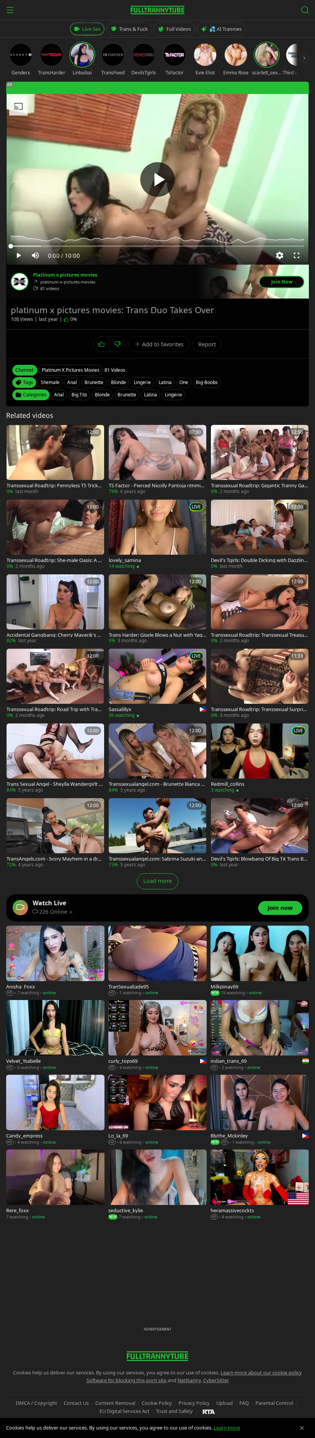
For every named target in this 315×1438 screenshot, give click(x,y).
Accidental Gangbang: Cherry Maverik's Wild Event (55, 635)
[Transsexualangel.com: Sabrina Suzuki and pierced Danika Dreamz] (157, 833)
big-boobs (207, 382)
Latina (150, 394)
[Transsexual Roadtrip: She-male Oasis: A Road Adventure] (55, 535)
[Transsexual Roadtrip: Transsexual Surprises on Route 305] (259, 684)
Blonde (102, 394)
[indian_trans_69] (260, 1035)
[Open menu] (10, 10)
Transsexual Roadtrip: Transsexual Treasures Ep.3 (258, 635)
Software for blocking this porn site (126, 1380)
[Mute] (35, 255)
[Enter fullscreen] (296, 255)
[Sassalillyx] (157, 684)
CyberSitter (216, 1380)
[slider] (157, 246)
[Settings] (279, 255)
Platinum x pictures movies (65, 275)
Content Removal (115, 1402)
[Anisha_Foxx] (55, 961)
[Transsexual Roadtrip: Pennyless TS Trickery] (55, 460)
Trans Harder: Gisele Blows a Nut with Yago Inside (157, 635)
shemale (50, 382)
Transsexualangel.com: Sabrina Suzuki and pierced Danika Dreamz (157, 858)
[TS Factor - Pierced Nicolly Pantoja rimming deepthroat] (157, 460)
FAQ (244, 1402)
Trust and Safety (174, 1411)
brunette (94, 382)
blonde (118, 382)
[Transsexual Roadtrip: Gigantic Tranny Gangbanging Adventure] (259, 460)
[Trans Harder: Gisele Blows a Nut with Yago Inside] (157, 609)
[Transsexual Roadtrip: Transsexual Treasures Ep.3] (259, 609)
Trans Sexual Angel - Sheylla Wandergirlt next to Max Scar (54, 784)
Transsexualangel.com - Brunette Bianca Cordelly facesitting (156, 784)
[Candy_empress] (55, 1110)
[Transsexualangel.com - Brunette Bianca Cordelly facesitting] (157, 758)
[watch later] (15, 433)
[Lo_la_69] (157, 1110)
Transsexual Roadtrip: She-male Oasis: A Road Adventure (55, 560)
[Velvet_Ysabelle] (55, 1035)
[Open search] (305, 10)
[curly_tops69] (157, 1035)
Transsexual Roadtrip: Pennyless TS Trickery (55, 485)
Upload (224, 1402)
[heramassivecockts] (260, 1184)
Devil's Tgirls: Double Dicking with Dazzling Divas (259, 560)
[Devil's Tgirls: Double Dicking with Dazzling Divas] (259, 535)
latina (165, 382)
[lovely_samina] (157, 535)
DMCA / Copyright (36, 1402)
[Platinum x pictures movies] (19, 281)
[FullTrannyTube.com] (157, 10)
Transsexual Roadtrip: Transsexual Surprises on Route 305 (259, 709)
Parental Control (274, 1402)
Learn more (227, 1427)
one (183, 382)
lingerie (142, 382)
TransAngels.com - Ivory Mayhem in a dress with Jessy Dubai (55, 858)
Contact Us (76, 1402)
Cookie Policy (157, 1402)
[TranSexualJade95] (157, 961)
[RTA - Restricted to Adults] (209, 1411)
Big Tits (79, 394)
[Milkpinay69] (260, 961)
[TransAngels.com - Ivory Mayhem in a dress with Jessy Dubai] (55, 833)
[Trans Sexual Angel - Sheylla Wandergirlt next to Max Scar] (55, 758)
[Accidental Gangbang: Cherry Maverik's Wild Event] (55, 609)
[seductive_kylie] (157, 1184)
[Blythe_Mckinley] (260, 1110)
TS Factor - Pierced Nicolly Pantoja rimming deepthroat (156, 485)
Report (207, 344)
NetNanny (189, 1380)
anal (72, 382)
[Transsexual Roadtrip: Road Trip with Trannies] (55, 684)
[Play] (157, 179)
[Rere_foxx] (55, 1184)
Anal (59, 394)
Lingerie (173, 394)
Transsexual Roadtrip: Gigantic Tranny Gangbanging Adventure (259, 485)
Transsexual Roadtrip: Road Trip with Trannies (55, 709)
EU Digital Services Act (124, 1411)
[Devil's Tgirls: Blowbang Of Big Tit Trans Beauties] (259, 833)
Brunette (127, 394)
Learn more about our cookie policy (261, 1372)
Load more (157, 880)
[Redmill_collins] (259, 758)
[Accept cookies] (302, 1428)
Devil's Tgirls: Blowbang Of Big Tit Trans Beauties (258, 858)
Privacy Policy (194, 1402)
